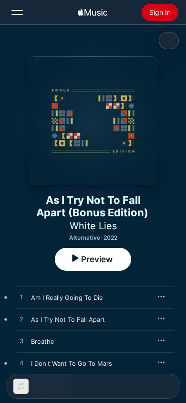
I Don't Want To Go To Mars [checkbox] (71, 363)
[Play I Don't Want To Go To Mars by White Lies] (21, 363)
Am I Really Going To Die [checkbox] (67, 297)
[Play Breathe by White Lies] (21, 341)
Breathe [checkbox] (42, 341)
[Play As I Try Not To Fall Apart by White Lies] (21, 319)
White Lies (93, 226)
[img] (92, 12)
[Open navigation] (17, 12)
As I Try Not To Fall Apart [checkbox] (68, 319)
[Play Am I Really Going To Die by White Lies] (21, 297)
